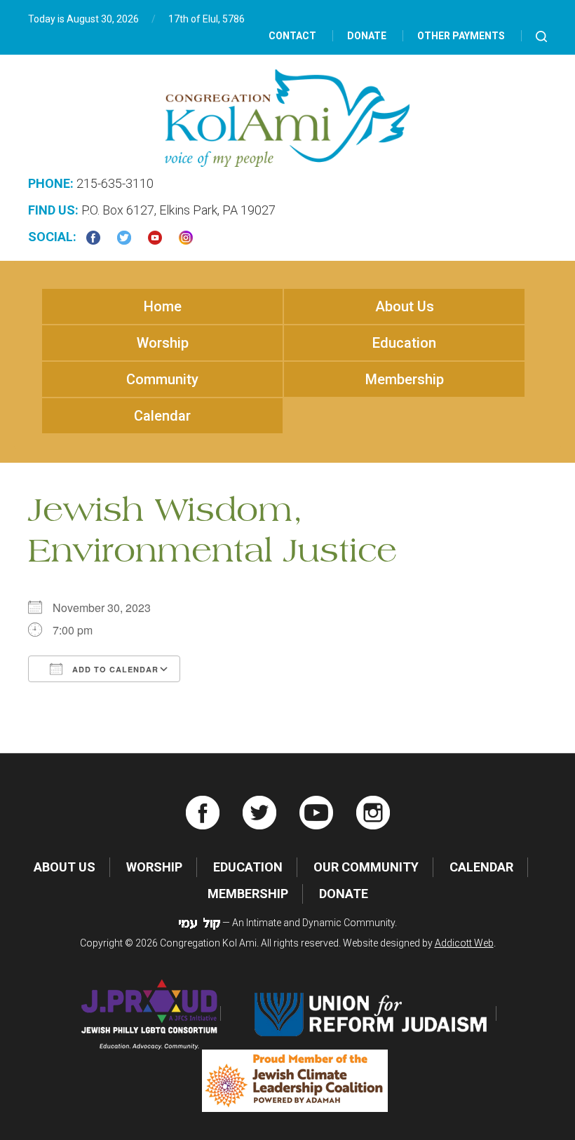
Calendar (162, 415)
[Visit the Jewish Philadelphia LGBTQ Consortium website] (149, 1013)
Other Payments (461, 35)
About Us (404, 306)
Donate (366, 35)
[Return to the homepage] (287, 118)
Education (404, 342)
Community (162, 379)
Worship (163, 342)
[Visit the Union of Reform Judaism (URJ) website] (373, 1013)
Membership (404, 379)
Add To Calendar (113, 669)
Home (163, 306)
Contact (292, 35)
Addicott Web (464, 943)
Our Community (366, 867)
